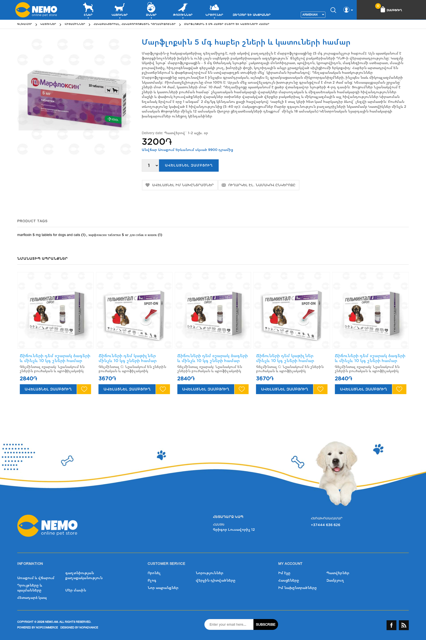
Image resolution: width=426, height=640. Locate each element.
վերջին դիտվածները (215, 580)
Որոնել (154, 573)
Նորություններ (209, 573)
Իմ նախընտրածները (297, 588)
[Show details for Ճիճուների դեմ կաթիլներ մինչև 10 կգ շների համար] (134, 310)
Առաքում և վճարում (35, 578)
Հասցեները (288, 580)
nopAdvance (88, 627)
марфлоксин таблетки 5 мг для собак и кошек (123, 235)
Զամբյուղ (335, 580)
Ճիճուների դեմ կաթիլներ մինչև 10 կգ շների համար (128, 358)
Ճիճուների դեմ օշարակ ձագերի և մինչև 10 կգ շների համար (55, 358)
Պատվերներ (337, 573)
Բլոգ (152, 580)
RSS (404, 625)
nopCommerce (47, 627)
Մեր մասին (75, 590)
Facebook (391, 625)
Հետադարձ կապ (32, 598)
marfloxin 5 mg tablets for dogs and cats (48, 235)
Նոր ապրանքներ (163, 588)
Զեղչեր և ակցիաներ (252, 15)
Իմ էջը (284, 573)
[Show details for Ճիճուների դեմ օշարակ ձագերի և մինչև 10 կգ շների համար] (55, 310)
